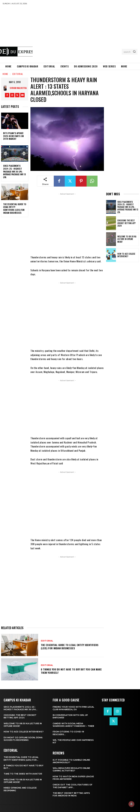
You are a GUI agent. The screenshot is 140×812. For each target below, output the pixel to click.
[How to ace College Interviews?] (111, 255)
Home (5, 73)
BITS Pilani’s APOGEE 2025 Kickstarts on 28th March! (13, 136)
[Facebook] (7, 95)
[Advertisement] (86, 33)
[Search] (134, 52)
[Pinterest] (81, 181)
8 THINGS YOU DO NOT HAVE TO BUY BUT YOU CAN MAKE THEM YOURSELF (71, 670)
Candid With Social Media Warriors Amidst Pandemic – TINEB (73, 724)
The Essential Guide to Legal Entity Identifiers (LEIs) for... (21, 758)
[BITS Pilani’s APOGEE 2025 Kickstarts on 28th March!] (14, 121)
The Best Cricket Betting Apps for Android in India (71, 794)
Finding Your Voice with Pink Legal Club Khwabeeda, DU (73, 708)
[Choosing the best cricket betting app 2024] (111, 223)
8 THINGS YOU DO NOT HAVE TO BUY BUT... (23, 766)
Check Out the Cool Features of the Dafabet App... (72, 785)
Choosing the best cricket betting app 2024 (126, 223)
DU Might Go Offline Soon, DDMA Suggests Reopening (23, 738)
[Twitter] (17, 95)
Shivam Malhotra (18, 87)
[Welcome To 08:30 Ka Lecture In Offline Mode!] (111, 239)
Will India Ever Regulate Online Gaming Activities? (71, 769)
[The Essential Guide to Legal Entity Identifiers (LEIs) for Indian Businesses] (14, 192)
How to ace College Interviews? (126, 255)
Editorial (17, 73)
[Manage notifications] (131, 804)
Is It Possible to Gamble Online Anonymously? (71, 761)
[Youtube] (22, 95)
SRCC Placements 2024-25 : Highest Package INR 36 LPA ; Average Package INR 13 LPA (14, 171)
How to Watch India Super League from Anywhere (73, 777)
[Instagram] (12, 95)
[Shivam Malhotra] (6, 88)
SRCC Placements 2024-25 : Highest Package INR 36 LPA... (20, 708)
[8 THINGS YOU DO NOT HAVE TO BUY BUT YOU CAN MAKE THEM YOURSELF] (19, 669)
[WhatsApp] (92, 181)
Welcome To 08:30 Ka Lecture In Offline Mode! (126, 239)
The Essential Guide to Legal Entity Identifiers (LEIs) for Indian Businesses (14, 208)
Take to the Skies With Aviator (23, 773)
